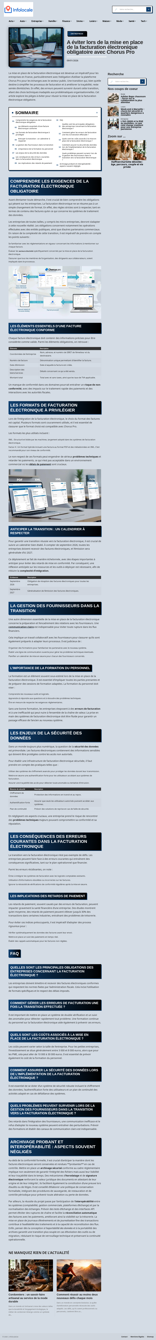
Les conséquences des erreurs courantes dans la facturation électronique (32, 158)
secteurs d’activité (26, 251)
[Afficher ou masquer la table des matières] (68, 112)
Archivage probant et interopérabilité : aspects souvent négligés (75, 165)
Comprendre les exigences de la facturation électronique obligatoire (34, 121)
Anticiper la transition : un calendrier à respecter (34, 139)
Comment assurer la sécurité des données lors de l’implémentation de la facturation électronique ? (79, 147)
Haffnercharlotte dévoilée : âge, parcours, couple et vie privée (127, 164)
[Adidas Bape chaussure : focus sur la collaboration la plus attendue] (113, 98)
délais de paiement (40, 464)
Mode (12, 1289)
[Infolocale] (18, 9)
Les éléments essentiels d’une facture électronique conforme (33, 127)
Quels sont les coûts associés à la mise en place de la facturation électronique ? (79, 139)
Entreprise (77, 33)
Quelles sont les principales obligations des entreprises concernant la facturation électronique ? (79, 126)
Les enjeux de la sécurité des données (31, 153)
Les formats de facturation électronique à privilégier (33, 133)
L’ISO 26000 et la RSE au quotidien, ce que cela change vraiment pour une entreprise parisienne (132, 125)
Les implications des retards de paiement (35, 163)
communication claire (21, 627)
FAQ (61, 120)
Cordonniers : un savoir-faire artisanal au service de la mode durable (28, 1298)
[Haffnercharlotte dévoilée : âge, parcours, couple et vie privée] (127, 150)
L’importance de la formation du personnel (35, 149)
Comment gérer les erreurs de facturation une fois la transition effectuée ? (79, 133)
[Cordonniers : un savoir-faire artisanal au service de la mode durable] (31, 1275)
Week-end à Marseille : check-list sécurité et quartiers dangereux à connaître (132, 112)
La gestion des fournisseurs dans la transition (34, 145)
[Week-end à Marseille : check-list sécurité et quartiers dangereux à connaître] (113, 110)
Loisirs (61, 1289)
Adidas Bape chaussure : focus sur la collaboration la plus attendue (133, 99)
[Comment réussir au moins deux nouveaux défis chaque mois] (79, 1275)
